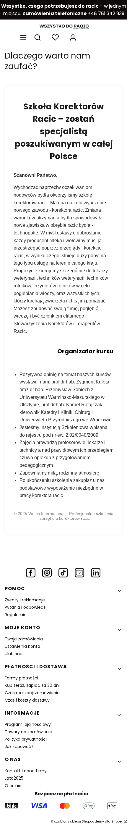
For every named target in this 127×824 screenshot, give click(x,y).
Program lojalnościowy (28, 724)
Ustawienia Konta (22, 646)
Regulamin (16, 615)
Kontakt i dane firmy (26, 771)
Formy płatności (21, 678)
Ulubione (13, 654)
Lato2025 (14, 778)
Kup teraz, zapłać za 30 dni (32, 685)
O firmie (13, 786)
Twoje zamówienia (24, 639)
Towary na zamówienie (28, 732)
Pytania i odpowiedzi (25, 607)
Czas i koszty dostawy (27, 700)
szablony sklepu (67, 821)
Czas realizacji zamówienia (32, 693)
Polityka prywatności (26, 739)
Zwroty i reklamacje (25, 600)
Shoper (117, 821)
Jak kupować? (19, 746)
